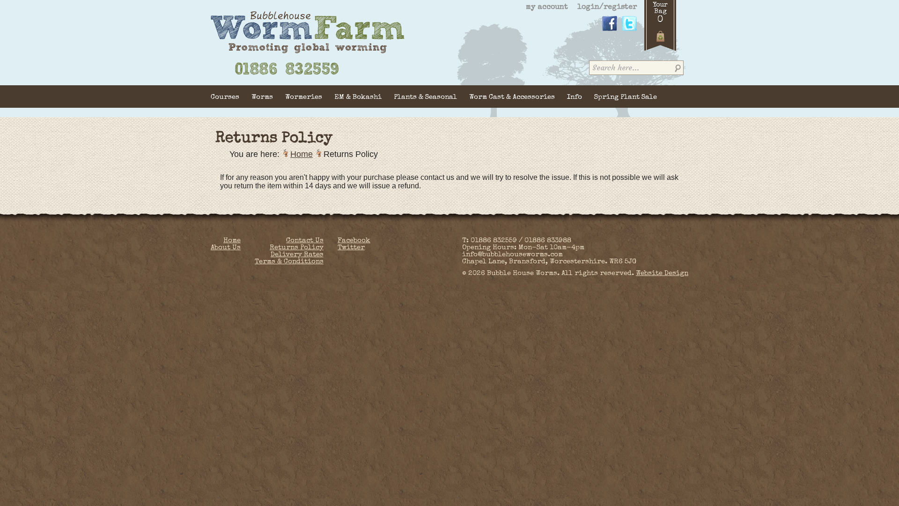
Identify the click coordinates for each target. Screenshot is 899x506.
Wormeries (303, 97)
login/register (607, 7)
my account (547, 7)
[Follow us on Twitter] (629, 29)
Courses (225, 97)
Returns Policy (297, 247)
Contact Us (305, 240)
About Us (226, 247)
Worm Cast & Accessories (512, 97)
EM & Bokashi (358, 97)
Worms (262, 97)
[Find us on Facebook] (609, 29)
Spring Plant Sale (625, 97)
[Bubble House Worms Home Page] (308, 52)
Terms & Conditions (289, 261)
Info (574, 97)
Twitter (351, 247)
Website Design (662, 273)
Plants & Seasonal (425, 97)
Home (301, 154)
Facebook (354, 240)
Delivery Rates (297, 254)
